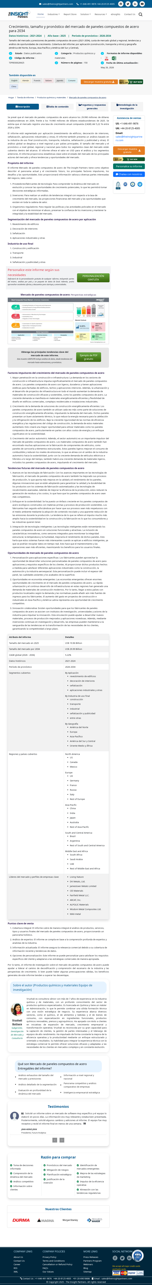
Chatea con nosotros (130, 174)
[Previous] (50, 1136)
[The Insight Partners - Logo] (19, 14)
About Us (18, 1257)
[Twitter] (128, 4)
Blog (85, 1268)
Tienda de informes (25, 97)
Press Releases (90, 1257)
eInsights (115, 14)
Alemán (25, 80)
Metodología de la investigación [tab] (127, 106)
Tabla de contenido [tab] (59, 106)
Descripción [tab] (24, 106)
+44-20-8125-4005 (106, 4)
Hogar (11, 97)
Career (17, 1264)
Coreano (71, 80)
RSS (15, 1268)
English (14, 80)
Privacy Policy (49, 1257)
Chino (13, 86)
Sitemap (87, 1271)
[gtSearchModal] (141, 14)
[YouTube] (142, 4)
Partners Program (92, 1260)
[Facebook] (121, 4)
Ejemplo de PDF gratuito (88, 357)
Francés (37, 80)
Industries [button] (53, 14)
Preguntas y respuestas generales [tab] (93, 106)
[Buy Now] (131, 81)
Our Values (48, 1271)
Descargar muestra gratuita (98, 81)
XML (16, 1271)
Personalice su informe (129, 166)
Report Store (70, 14)
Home (41, 14)
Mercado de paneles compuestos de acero (87, 97)
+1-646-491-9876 (88, 4)
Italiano (48, 80)
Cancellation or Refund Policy (57, 1264)
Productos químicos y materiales (51, 97)
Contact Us (129, 14)
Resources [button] (100, 14)
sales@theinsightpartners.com (57, 4)
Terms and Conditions (54, 1260)
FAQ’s (45, 1268)
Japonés (60, 80)
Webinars (88, 1264)
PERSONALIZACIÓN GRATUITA (93, 277)
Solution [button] (84, 14)
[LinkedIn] (135, 4)
